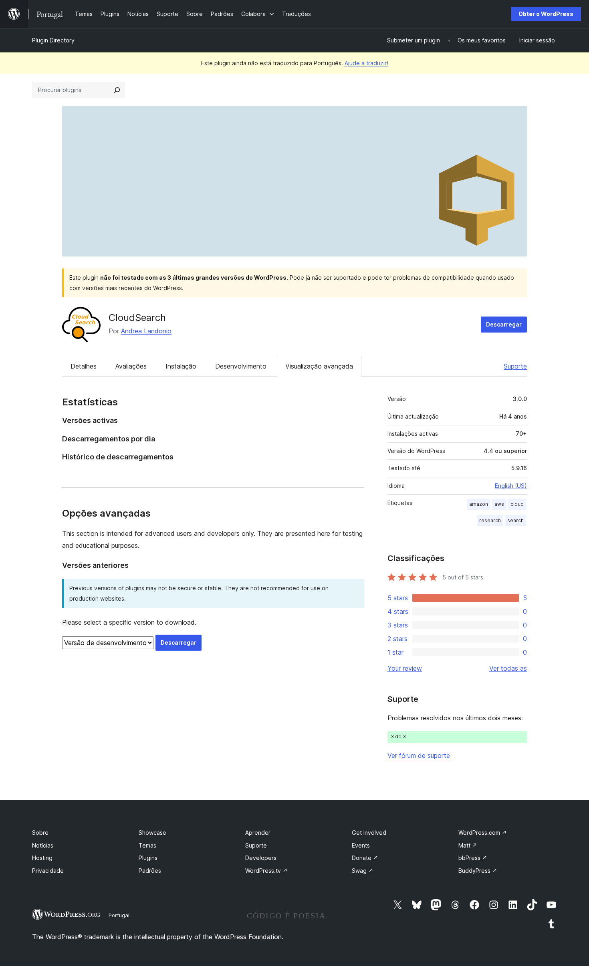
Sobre (40, 832)
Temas (147, 845)
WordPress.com (482, 832)
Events (361, 845)
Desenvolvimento (240, 366)
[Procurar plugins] (117, 90)
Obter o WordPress (545, 13)
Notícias (42, 845)
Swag (362, 870)
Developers (260, 857)
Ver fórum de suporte (418, 756)
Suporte (515, 366)
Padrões (150, 870)
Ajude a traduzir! (366, 63)
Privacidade (48, 870)
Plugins (148, 857)
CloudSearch (137, 317)
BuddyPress (477, 870)
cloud (517, 504)
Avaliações (131, 366)
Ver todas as (508, 668)
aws (499, 504)
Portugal (119, 915)
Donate (365, 857)
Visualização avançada (319, 366)
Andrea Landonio (146, 331)
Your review (404, 668)
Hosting (42, 857)
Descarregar (504, 324)
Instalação (180, 366)
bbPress (472, 857)
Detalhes (84, 366)
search (515, 520)
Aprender (257, 832)
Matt (467, 845)
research (490, 520)
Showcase (152, 832)
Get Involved (369, 832)
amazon (478, 504)
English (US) (511, 485)
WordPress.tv (266, 870)
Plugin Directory (53, 40)
